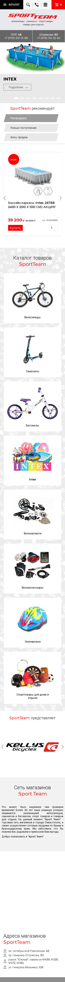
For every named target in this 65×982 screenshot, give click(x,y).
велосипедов (55, 813)
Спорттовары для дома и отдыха (32, 696)
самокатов (8, 816)
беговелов (24, 816)
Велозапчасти (32, 533)
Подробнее (16, 87)
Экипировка (33, 641)
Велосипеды (32, 317)
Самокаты (32, 371)
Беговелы (32, 425)
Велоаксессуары (32, 587)
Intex (32, 479)
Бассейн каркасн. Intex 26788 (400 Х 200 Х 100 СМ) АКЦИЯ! (31, 205)
